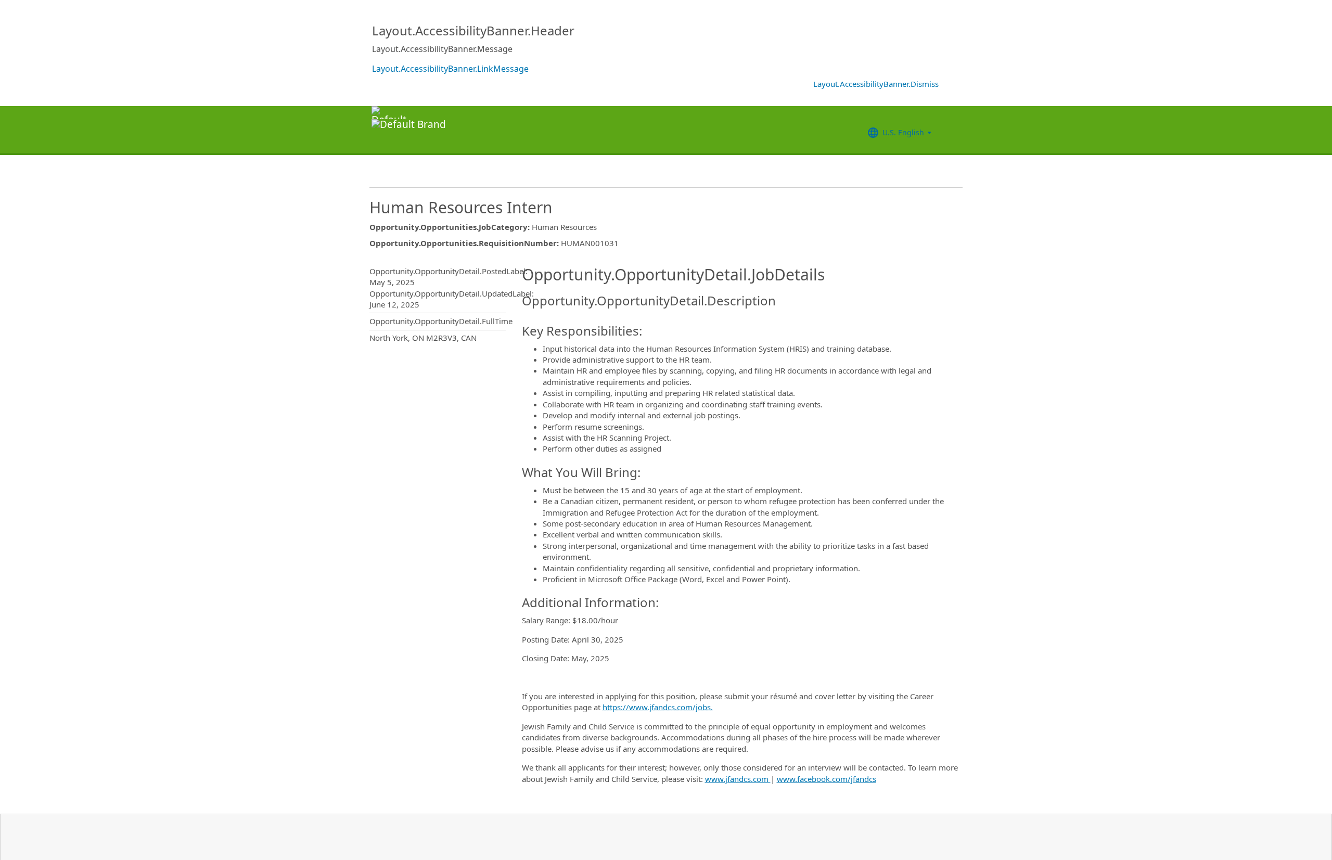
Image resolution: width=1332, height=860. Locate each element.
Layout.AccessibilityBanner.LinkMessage (450, 68)
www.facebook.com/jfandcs (826, 779)
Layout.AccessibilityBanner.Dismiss (876, 84)
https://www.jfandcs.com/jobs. (658, 707)
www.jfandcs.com (738, 779)
